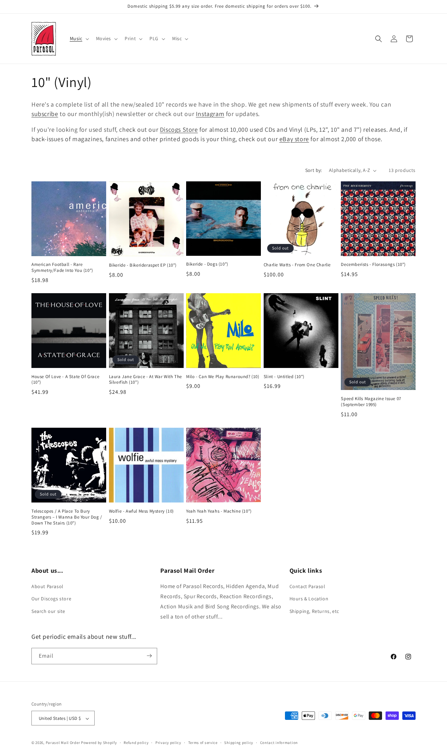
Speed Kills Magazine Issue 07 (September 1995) (371, 402)
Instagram (210, 114)
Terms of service (203, 742)
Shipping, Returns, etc (314, 611)
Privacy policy (168, 742)
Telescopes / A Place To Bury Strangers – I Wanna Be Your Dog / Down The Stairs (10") (66, 517)
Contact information (279, 742)
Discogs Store (179, 129)
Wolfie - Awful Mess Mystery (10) (141, 511)
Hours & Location (309, 599)
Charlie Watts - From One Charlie (297, 265)
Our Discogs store (51, 599)
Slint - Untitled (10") (284, 376)
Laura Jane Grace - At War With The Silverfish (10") (145, 379)
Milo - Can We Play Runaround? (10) (222, 376)
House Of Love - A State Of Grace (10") (65, 379)
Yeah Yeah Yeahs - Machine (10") (219, 511)
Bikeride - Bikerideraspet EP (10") (143, 265)
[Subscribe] (149, 656)
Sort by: (313, 170)
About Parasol (47, 587)
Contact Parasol (307, 587)
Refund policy (136, 742)
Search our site (48, 611)
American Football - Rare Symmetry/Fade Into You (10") (62, 268)
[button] (79, 38)
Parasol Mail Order (63, 742)
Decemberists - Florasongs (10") (373, 265)
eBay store (294, 139)
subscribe (44, 114)
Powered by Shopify (99, 742)
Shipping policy (238, 742)
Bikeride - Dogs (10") (207, 264)
